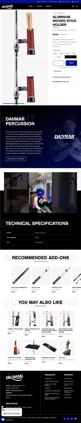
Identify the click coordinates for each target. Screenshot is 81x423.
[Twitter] (71, 418)
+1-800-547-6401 (16, 385)
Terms (29, 417)
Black (55, 53)
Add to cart (71, 63)
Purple (58, 57)
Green (73, 53)
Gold (68, 53)
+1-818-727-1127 (11, 388)
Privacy (34, 417)
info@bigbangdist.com (16, 390)
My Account (76, 1)
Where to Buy (53, 1)
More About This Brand (15, 159)
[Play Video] (40, 193)
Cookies (39, 417)
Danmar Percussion (61, 30)
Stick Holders (61, 13)
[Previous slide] (3, 281)
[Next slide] (78, 281)
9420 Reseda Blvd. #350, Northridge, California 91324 (19, 396)
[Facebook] (64, 418)
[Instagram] (68, 418)
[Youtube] (75, 418)
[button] (73, 6)
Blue (61, 53)
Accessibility (52, 417)
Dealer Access (42, 1)
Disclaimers (45, 417)
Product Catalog (65, 1)
